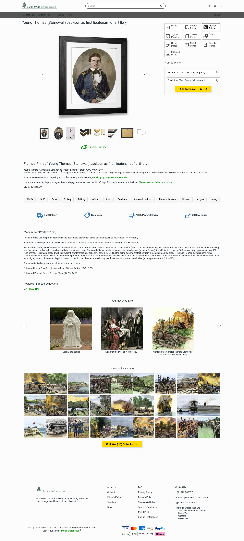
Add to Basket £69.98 (193, 89)
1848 (42, 199)
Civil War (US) (32, 289)
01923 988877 (185, 492)
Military (81, 199)
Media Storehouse (70, 530)
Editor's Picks (45, 15)
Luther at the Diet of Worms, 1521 (122, 351)
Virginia (200, 199)
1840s (30, 199)
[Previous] (41, 75)
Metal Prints (144, 512)
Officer (95, 199)
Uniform (186, 199)
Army (54, 199)
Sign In (217, 15)
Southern (122, 199)
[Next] (144, 75)
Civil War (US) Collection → (122, 444)
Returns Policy (145, 497)
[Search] (161, 6)
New (70, 15)
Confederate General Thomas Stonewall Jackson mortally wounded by (172, 353)
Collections (28, 15)
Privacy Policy (145, 492)
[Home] (39, 9)
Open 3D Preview (97, 147)
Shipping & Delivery (147, 502)
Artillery (67, 199)
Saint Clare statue (71, 351)
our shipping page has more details (109, 177)
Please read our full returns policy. (155, 182)
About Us (111, 487)
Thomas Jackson (167, 199)
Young (214, 199)
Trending (59, 15)
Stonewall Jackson (142, 199)
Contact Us (180, 487)
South (108, 199)
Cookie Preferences (148, 517)
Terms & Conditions (147, 507)
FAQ (140, 487)
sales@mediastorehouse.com (193, 497)
